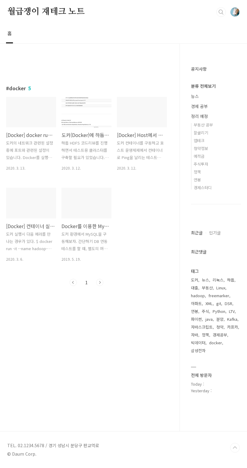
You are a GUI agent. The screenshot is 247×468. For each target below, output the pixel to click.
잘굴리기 (201, 132)
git (218, 303)
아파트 (196, 303)
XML (209, 303)
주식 (205, 311)
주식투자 (201, 164)
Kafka (232, 319)
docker (215, 342)
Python (219, 311)
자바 (194, 335)
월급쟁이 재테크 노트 (46, 12)
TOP (235, 448)
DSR (228, 303)
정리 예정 (199, 116)
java (209, 319)
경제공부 (220, 335)
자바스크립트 (202, 327)
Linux (220, 288)
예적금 (199, 156)
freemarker (218, 295)
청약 (220, 327)
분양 (220, 319)
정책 (197, 172)
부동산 (207, 288)
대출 (194, 288)
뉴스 (195, 96)
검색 (221, 12)
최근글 (197, 233)
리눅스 (218, 280)
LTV (232, 311)
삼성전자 (198, 350)
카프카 (232, 327)
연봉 (197, 180)
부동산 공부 (203, 125)
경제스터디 (203, 187)
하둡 (230, 280)
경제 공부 (199, 106)
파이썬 (196, 319)
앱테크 (199, 140)
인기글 (215, 233)
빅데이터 (198, 342)
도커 (194, 280)
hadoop (198, 295)
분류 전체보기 (203, 86)
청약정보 (201, 148)
